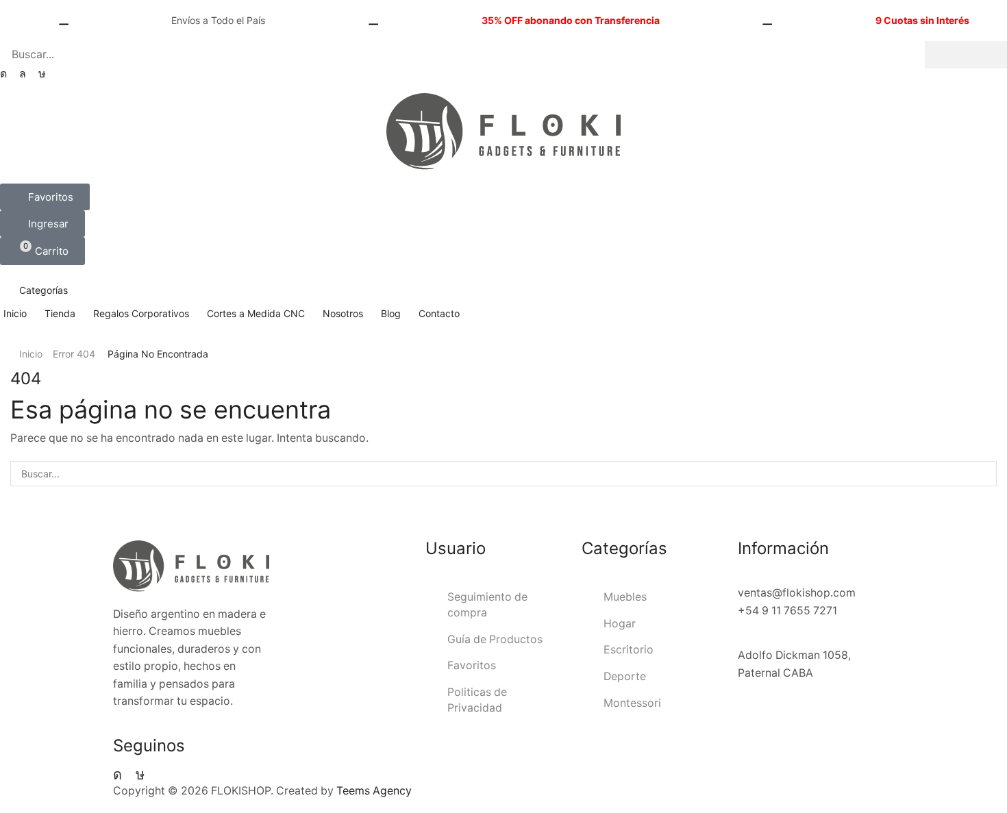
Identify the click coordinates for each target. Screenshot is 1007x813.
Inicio (30, 354)
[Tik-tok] (42, 73)
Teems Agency (374, 790)
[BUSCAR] (984, 473)
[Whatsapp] (22, 73)
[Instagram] (3, 73)
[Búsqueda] (966, 54)
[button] (45, 197)
